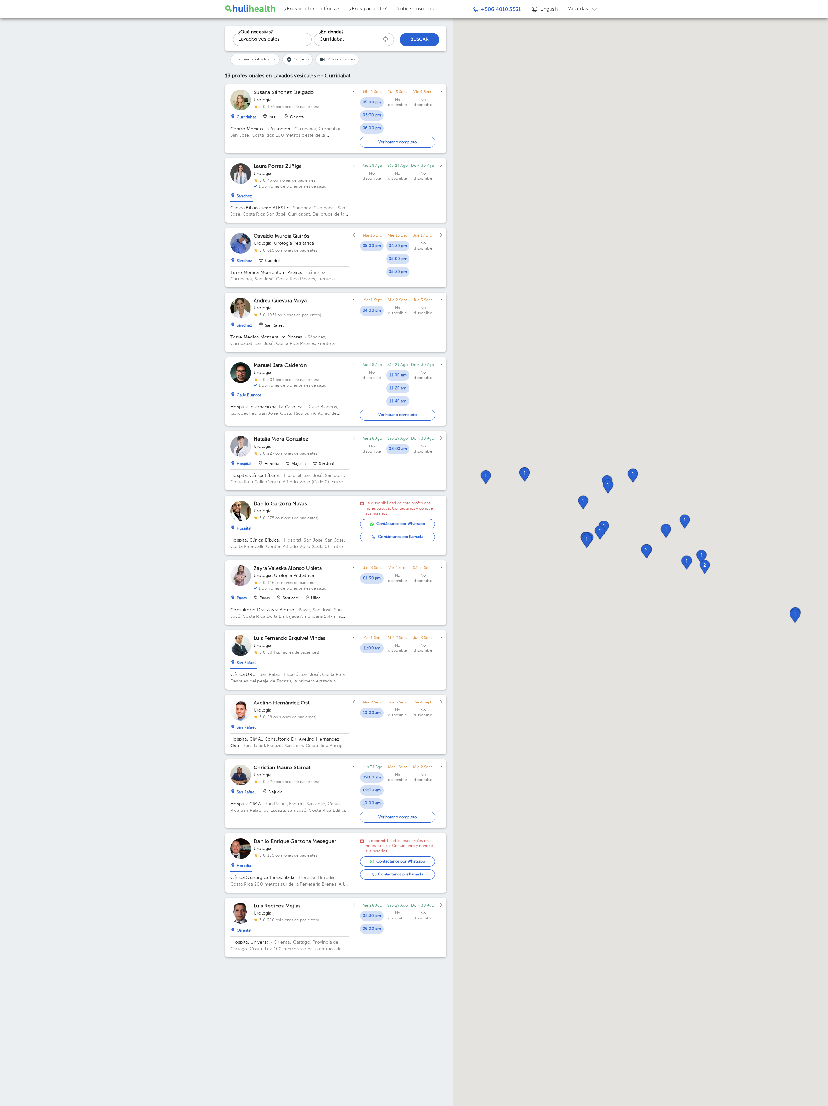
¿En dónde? (331, 32)
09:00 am (372, 777)
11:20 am (398, 388)
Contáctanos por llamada (400, 537)
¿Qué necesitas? (255, 32)
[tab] (243, 115)
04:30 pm (398, 246)
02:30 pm (372, 916)
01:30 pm (372, 578)
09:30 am (372, 790)
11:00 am (398, 375)
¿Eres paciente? (368, 9)
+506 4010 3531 (501, 9)
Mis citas (577, 9)
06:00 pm (372, 128)
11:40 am (398, 401)
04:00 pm (372, 311)
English (549, 9)
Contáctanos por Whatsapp (400, 524)
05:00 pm (372, 102)
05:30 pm (372, 115)
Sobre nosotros (415, 9)
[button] (686, 562)
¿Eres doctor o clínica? (312, 9)
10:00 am (372, 713)
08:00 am (398, 449)
